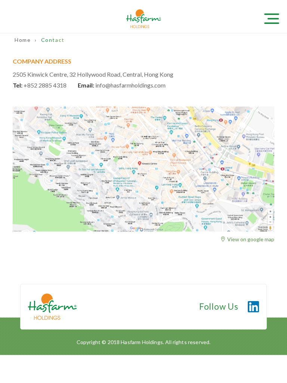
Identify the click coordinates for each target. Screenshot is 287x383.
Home (24, 40)
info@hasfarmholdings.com (130, 85)
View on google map (250, 239)
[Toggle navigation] (275, 17)
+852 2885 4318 (45, 85)
